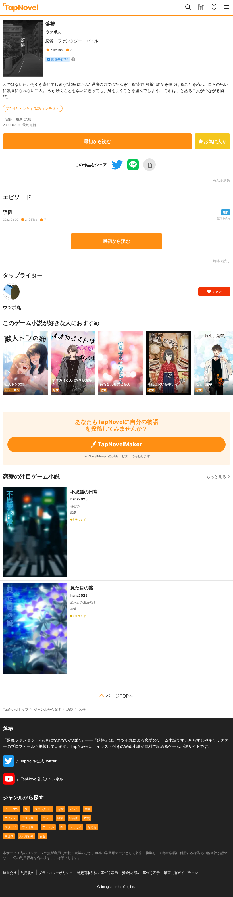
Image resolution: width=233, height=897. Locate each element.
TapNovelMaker (120, 444)
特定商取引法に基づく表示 (97, 873)
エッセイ (76, 827)
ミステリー (29, 818)
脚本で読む (221, 261)
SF (26, 809)
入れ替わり (26, 836)
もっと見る (216, 476)
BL (62, 827)
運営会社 (9, 873)
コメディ (10, 818)
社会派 (73, 818)
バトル (92, 40)
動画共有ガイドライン (181, 873)
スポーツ (10, 827)
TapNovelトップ (15, 709)
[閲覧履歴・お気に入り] (201, 7)
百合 (42, 836)
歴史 (87, 818)
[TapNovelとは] (213, 7)
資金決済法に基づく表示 (141, 873)
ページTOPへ (119, 696)
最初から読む (97, 141)
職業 (60, 818)
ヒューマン (12, 809)
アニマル (48, 827)
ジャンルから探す (47, 709)
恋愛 (49, 40)
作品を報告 (221, 180)
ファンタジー (70, 40)
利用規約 (27, 873)
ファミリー (29, 827)
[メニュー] (226, 7)
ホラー (47, 818)
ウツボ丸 (53, 31)
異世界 (9, 836)
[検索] (188, 7)
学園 (87, 809)
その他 (92, 827)
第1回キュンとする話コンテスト (32, 108)
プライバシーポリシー (56, 873)
